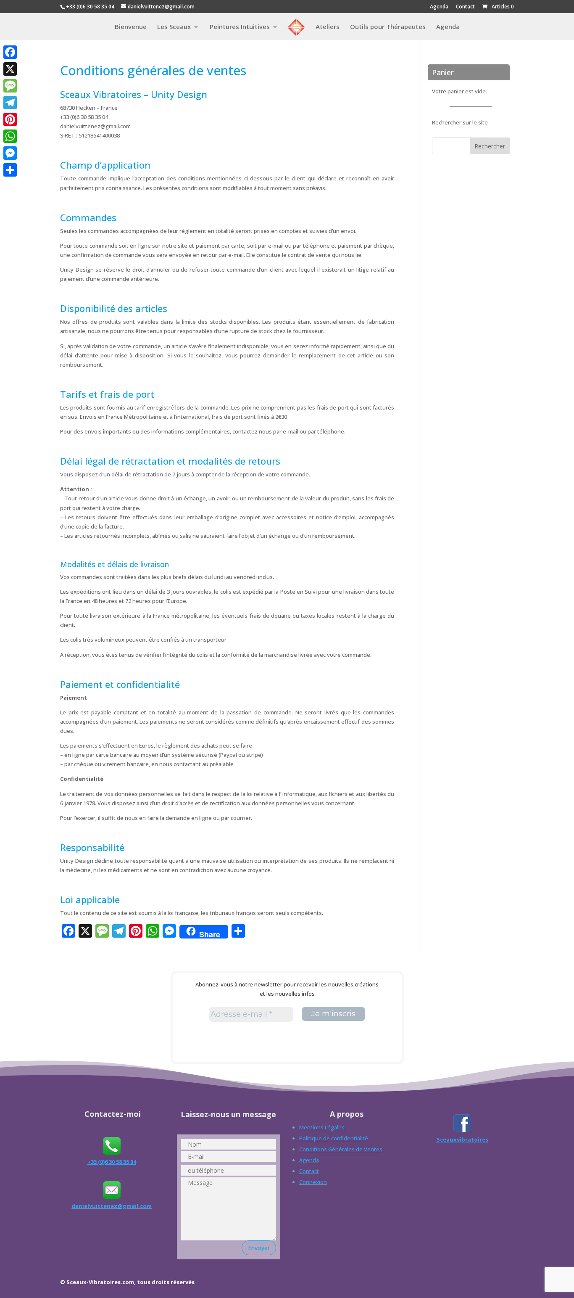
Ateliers (328, 27)
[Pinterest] (10, 119)
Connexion (313, 1182)
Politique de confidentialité (333, 1138)
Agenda (439, 7)
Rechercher (489, 146)
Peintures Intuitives (240, 27)
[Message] (10, 85)
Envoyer (259, 1248)
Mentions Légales (322, 1127)
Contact (465, 7)
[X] (10, 69)
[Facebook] (10, 52)
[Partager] (10, 169)
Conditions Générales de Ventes (340, 1149)
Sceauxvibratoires (462, 1139)
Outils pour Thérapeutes (388, 27)
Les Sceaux (174, 27)
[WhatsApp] (10, 136)
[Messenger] (10, 153)
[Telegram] (10, 102)
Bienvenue (131, 27)
